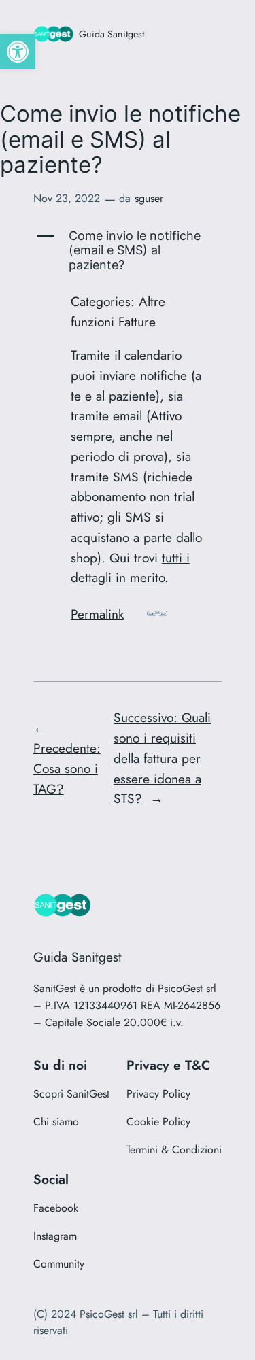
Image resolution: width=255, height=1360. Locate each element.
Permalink (97, 614)
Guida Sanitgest (111, 34)
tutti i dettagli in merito (130, 568)
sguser (149, 198)
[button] (17, 51)
